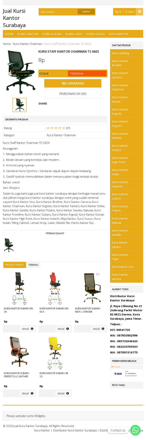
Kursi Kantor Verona (120, 277)
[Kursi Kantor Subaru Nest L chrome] (90, 289)
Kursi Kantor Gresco (120, 148)
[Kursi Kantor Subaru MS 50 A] (55, 289)
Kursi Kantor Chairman (27, 44)
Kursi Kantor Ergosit (120, 111)
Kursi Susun (95, 34)
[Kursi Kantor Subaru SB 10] (55, 354)
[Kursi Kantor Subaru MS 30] (19, 289)
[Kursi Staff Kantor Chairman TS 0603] (8, 245)
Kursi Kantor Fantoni (120, 136)
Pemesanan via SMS (72, 94)
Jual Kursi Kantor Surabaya (14, 18)
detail (25, 329)
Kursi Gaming (120, 53)
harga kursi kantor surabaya (35, 197)
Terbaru (33, 264)
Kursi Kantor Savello (120, 232)
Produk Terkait (15, 264)
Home (9, 34)
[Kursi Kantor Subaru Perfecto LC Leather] (19, 354)
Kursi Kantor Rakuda (120, 220)
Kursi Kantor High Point (120, 160)
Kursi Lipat (74, 34)
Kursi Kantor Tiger (120, 257)
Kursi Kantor (27, 34)
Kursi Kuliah (52, 34)
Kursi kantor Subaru (120, 245)
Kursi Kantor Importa (120, 184)
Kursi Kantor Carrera (120, 75)
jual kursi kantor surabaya (50, 193)
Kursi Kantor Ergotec (120, 123)
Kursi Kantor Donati (120, 99)
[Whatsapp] (135, 430)
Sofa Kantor (118, 34)
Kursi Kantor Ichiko (120, 172)
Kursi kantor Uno (123, 267)
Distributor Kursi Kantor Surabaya (75, 430)
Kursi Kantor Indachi (120, 196)
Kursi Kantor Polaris (120, 208)
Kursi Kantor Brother (120, 63)
